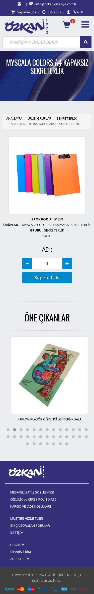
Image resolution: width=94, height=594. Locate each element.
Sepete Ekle (47, 278)
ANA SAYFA (14, 118)
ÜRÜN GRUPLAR (39, 118)
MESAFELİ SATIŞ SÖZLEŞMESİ (32, 492)
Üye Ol (78, 12)
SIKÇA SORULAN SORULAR (30, 525)
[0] (66, 24)
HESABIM (17, 544)
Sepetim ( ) (26, 12)
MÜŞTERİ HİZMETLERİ (26, 518)
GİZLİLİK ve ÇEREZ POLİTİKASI (33, 499)
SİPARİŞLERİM (20, 551)
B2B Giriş (54, 12)
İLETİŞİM (16, 532)
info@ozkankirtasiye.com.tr (55, 4)
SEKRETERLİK (67, 118)
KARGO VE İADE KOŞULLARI (30, 506)
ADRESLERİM (19, 558)
